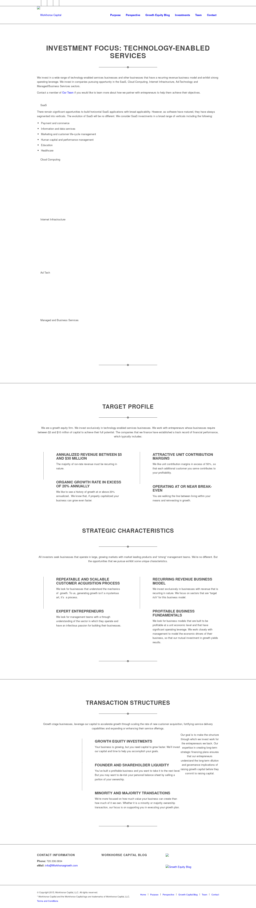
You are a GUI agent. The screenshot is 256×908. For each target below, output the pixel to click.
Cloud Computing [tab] (50, 159)
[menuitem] (115, 15)
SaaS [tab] (43, 105)
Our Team (68, 92)
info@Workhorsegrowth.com (61, 865)
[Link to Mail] (56, 3)
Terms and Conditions (47, 900)
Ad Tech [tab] (45, 272)
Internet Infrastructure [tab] (52, 219)
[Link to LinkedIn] (44, 3)
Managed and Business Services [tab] (59, 320)
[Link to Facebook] (50, 3)
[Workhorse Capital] (49, 15)
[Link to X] (38, 3)
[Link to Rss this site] (62, 3)
